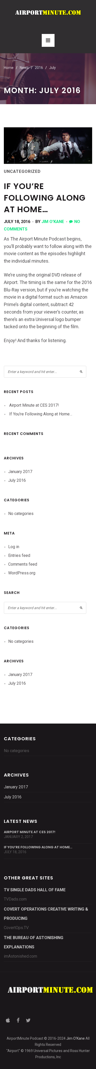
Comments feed (22, 564)
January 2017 (20, 471)
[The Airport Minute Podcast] (48, 12)
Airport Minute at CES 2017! (34, 405)
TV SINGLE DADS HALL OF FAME (35, 889)
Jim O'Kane (52, 221)
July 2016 (17, 480)
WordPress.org (21, 573)
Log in (13, 546)
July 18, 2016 (17, 221)
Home (9, 68)
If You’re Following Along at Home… (45, 197)
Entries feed (19, 555)
